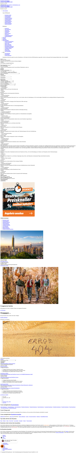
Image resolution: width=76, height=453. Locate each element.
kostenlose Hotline (6, 1)
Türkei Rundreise (6, 223)
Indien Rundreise (6, 227)
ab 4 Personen (2, 310)
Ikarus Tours (12, 416)
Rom (1, 420)
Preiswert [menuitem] (4, 37)
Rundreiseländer (15, 404)
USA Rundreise (5, 226)
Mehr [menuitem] (4, 52)
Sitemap (4, 435)
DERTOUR (2, 416)
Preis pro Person (3, 83)
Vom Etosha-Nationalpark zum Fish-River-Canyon (9, 377)
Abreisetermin (2, 77)
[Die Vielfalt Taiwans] (21, 258)
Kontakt (4, 438)
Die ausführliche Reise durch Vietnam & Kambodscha (10, 388)
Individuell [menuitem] (4, 39)
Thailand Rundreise (6, 224)
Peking (4, 420)
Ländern (66, 431)
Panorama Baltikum (3, 366)
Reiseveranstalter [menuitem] (6, 40)
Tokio (7, 420)
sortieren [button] (1, 359)
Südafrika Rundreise (6, 222)
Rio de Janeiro (29, 420)
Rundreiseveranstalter (16, 414)
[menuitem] (7, 28)
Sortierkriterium (3, 360)
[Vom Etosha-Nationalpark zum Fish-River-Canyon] (16, 374)
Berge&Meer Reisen (44, 416)
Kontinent (2, 70)
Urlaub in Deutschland (60, 432)
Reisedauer (2, 82)
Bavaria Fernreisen (32, 416)
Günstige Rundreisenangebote (8, 229)
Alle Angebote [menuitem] (5, 10)
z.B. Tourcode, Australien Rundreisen (7, 63)
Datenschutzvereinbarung (7, 449)
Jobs (3, 437)
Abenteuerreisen (5, 444)
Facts (4, 450)
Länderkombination (3, 72)
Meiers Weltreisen (22, 416)
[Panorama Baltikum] (7, 363)
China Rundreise (6, 221)
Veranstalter (2, 81)
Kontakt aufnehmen (3, 317)
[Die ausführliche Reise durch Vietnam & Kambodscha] (16, 385)
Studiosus (38, 416)
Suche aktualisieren (4, 179)
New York (11, 420)
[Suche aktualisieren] (11, 64)
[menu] (38, 34)
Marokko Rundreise (6, 228)
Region (1, 73)
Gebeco (27, 416)
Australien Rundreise (6, 225)
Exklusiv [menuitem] (4, 38)
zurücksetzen (3, 180)
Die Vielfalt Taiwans (4, 261)
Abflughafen (2, 80)
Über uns (4, 436)
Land (1, 71)
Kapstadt (20, 420)
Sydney (24, 420)
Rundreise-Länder (6, 220)
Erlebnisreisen (5, 448)
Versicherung (5, 443)
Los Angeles (16, 420)
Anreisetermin (2, 75)
